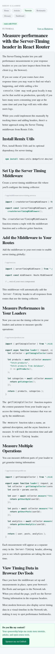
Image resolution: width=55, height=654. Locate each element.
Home (6, 10)
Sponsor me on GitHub (16, 641)
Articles (17, 10)
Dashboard (20, 16)
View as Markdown (45, 28)
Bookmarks (41, 10)
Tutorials (28, 10)
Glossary (7, 16)
